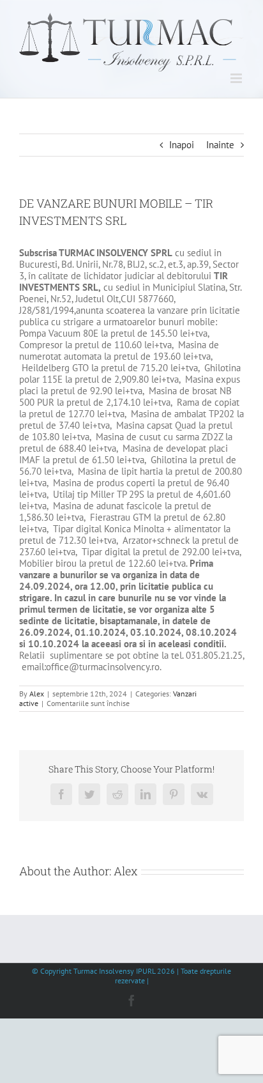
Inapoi (181, 145)
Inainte (220, 145)
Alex (36, 693)
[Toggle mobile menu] (237, 78)
